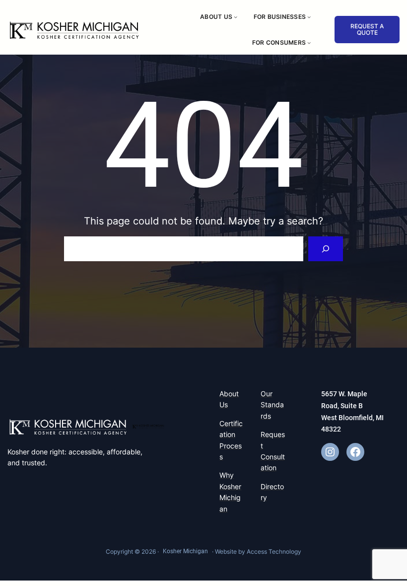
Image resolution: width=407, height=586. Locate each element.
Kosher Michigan (185, 551)
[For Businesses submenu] (309, 16)
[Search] (325, 248)
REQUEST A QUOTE (367, 29)
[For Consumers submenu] (309, 42)
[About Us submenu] (235, 16)
